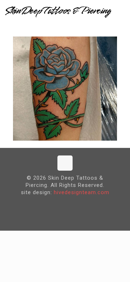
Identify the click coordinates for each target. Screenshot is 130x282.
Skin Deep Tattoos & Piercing (57, 11)
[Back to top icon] (65, 163)
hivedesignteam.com (81, 192)
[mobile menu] (120, 11)
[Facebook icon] (59, 204)
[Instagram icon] (70, 204)
